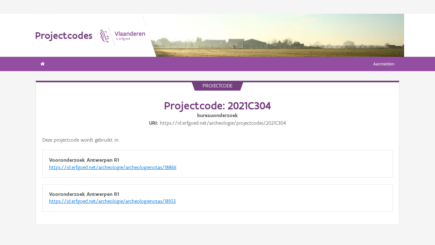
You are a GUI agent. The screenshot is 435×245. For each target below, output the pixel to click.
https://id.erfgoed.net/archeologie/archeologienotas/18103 (112, 201)
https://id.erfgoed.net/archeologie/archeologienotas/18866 (112, 167)
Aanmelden (384, 64)
